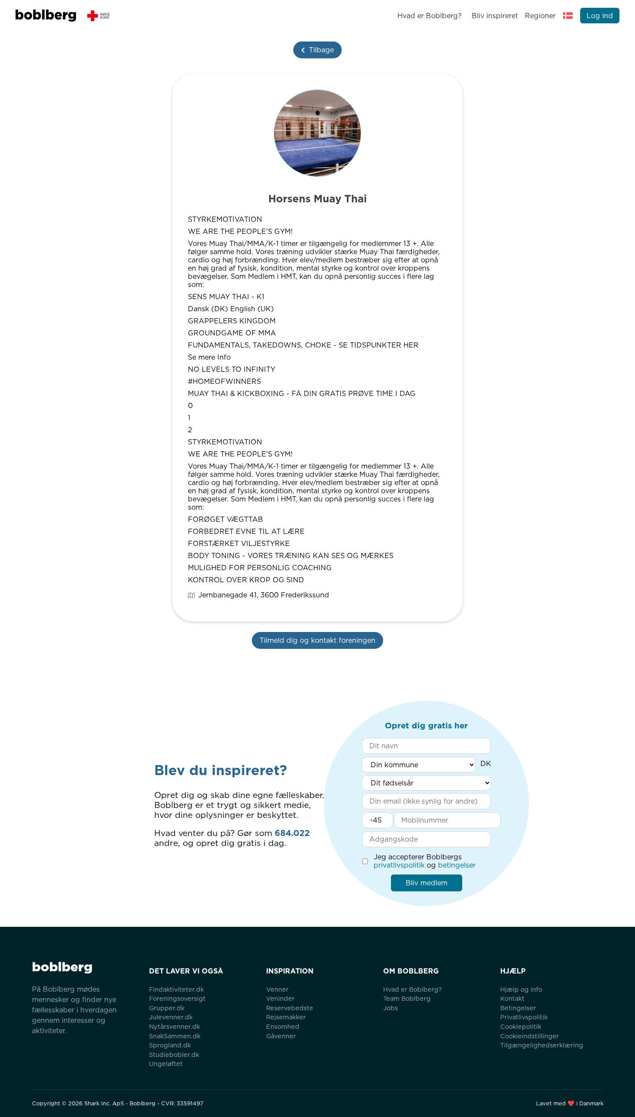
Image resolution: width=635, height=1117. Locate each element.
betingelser (457, 865)
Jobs (390, 1008)
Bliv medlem (427, 883)
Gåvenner (281, 1036)
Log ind (600, 16)
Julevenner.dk (171, 1017)
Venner (277, 989)
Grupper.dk (166, 1008)
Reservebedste (289, 1008)
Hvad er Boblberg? (429, 16)
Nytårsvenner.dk (174, 1026)
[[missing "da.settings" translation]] (568, 15)
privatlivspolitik (399, 865)
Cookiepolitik (520, 1026)
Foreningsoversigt (177, 998)
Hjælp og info (521, 989)
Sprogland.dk (170, 1045)
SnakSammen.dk (174, 1036)
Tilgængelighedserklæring (541, 1045)
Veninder (280, 998)
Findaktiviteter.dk (176, 989)
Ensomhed (282, 1026)
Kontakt (512, 998)
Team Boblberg (407, 998)
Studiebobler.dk (174, 1054)
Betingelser (518, 1008)
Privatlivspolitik (524, 1017)
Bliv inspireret (495, 16)
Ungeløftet (166, 1063)
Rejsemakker (286, 1017)
